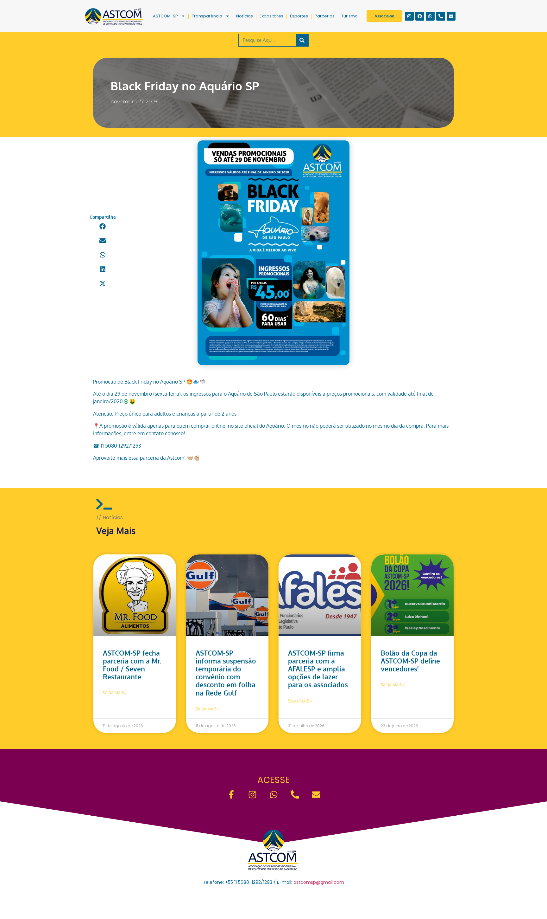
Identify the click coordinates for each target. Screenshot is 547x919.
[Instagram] (409, 16)
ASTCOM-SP (165, 16)
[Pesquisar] (302, 40)
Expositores (271, 16)
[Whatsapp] (430, 16)
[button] (103, 226)
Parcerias (325, 16)
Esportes (299, 16)
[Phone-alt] (440, 16)
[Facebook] (419, 16)
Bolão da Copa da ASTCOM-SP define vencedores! (410, 661)
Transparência (207, 16)
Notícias (244, 16)
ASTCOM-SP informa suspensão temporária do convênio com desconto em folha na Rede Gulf (226, 673)
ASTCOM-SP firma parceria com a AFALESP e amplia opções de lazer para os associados (318, 669)
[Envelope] (451, 16)
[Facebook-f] (231, 794)
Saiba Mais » (115, 692)
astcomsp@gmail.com (318, 882)
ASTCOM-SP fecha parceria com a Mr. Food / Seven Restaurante (132, 665)
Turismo (349, 16)
